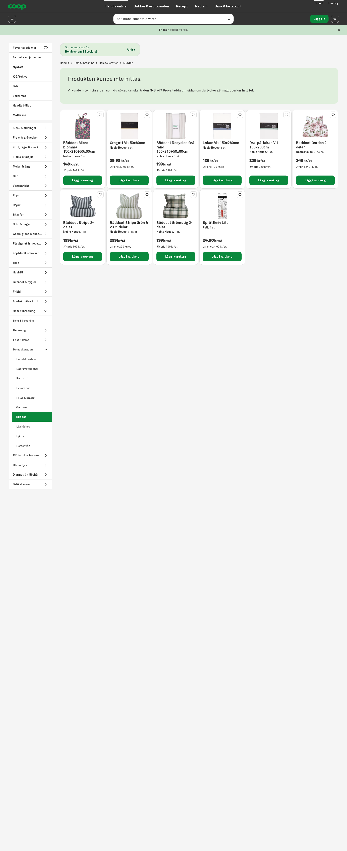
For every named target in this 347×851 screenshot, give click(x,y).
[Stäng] (339, 30)
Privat (319, 3)
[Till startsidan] (17, 6)
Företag (333, 3)
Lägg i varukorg (82, 180)
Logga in (319, 19)
